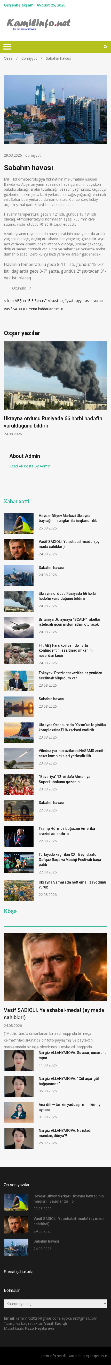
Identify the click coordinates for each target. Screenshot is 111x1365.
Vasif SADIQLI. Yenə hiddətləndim (32, 308)
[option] (55, 389)
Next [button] (104, 391)
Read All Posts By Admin (29, 466)
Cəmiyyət (33, 155)
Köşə (10, 911)
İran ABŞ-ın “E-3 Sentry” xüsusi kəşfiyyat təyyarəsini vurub (55, 300)
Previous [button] (7, 391)
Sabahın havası (51, 568)
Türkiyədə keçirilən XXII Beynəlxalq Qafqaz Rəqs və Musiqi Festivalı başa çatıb (70, 859)
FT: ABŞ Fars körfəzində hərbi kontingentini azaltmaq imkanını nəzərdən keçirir (66, 650)
